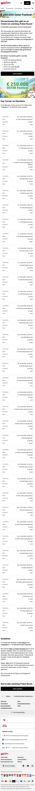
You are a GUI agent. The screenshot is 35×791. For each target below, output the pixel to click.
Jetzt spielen (17, 689)
